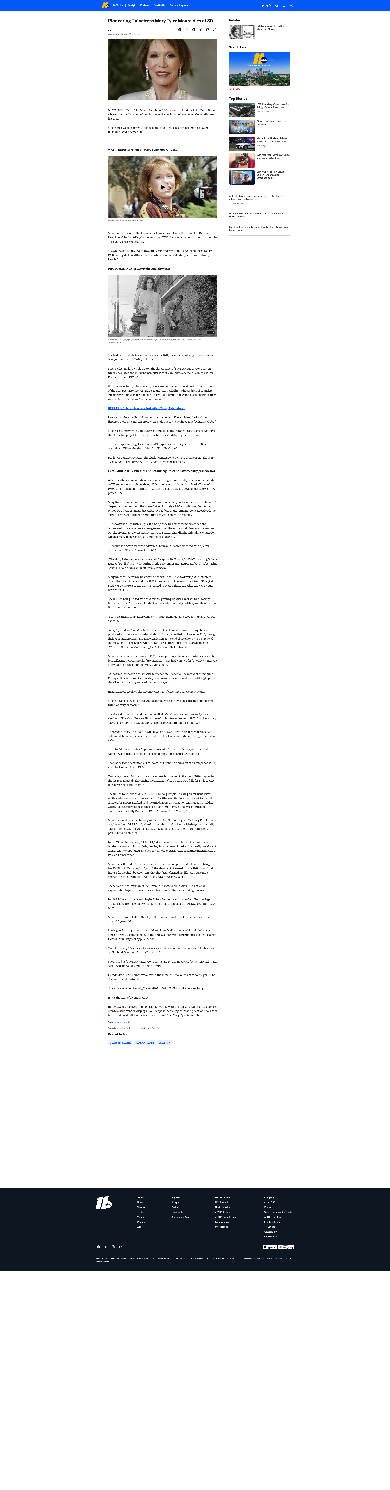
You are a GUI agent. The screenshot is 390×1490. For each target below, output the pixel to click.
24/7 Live (118, 5)
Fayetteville (159, 5)
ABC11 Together (272, 1217)
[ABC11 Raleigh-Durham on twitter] (106, 1247)
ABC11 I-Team (222, 1212)
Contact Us (269, 1207)
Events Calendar (272, 1222)
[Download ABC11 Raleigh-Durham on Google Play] (286, 1247)
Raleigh (131, 5)
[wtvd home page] (104, 1202)
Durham (144, 5)
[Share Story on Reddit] (193, 29)
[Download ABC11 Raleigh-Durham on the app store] (270, 1247)
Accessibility (270, 1232)
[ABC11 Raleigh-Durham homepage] (106, 5)
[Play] (259, 69)
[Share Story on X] (186, 29)
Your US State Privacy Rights (162, 1258)
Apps (139, 1227)
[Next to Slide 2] (212, 306)
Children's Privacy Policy (138, 1258)
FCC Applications (234, 1258)
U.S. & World (221, 1202)
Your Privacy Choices (117, 1258)
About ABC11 (271, 1202)
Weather (141, 1207)
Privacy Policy (101, 1258)
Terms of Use (181, 1258)
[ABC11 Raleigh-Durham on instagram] (113, 1247)
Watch (140, 1217)
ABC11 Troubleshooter (227, 1217)
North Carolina (222, 1207)
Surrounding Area (179, 5)
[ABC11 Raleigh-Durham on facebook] (99, 1247)
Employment (270, 1236)
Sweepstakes (221, 1227)
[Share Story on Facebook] (179, 29)
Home (140, 1202)
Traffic (140, 1212)
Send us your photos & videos (279, 1212)
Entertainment (222, 1222)
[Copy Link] (214, 29)
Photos (140, 1222)
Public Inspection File (215, 1258)
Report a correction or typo (120, 1022)
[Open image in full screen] (213, 279)
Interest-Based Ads (196, 1258)
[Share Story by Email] (207, 29)
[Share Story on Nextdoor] (200, 29)
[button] (97, 5)
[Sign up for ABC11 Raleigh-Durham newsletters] (121, 1247)
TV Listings (269, 1227)
